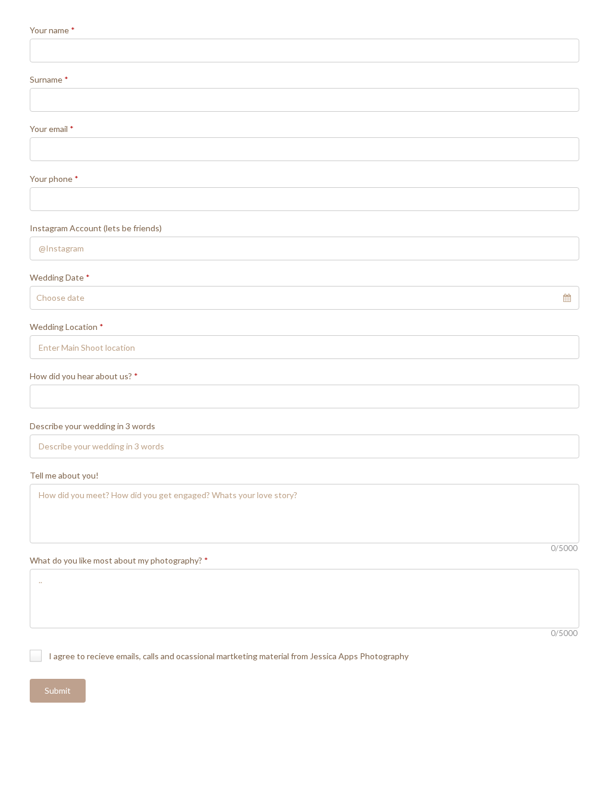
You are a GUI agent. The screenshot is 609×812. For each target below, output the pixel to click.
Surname (49, 79)
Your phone (54, 179)
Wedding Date (60, 277)
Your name (52, 30)
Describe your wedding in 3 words (92, 426)
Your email (52, 129)
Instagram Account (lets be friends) (96, 228)
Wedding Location (66, 327)
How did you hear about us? (84, 376)
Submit (58, 690)
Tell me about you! (64, 475)
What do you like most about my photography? (119, 560)
